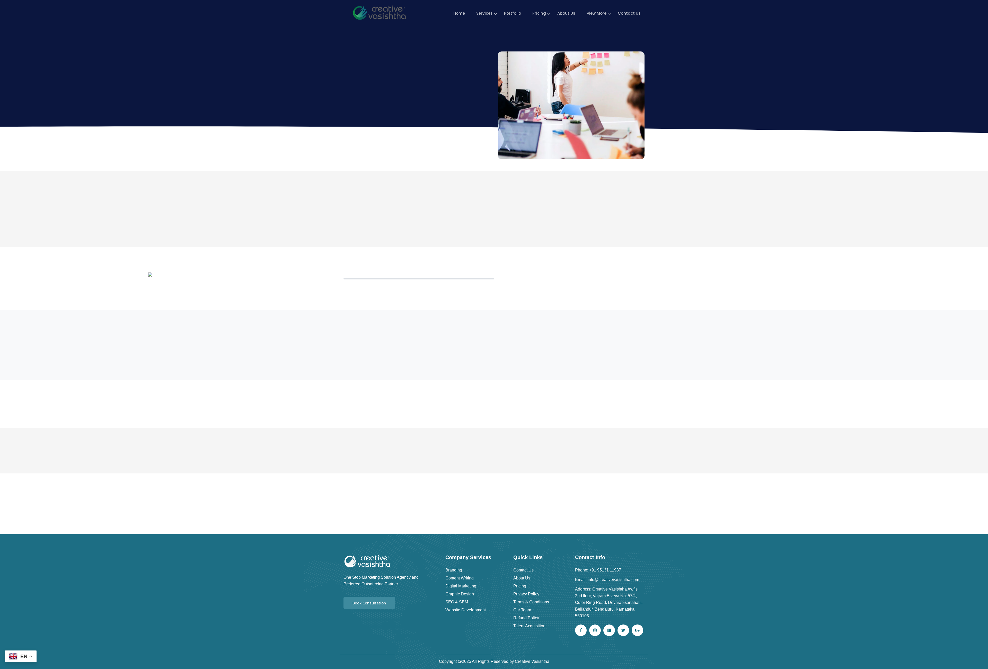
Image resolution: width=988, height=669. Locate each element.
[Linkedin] (609, 630)
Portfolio (512, 13)
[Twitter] (623, 630)
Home (459, 13)
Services (484, 13)
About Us (566, 13)
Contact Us (629, 13)
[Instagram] (595, 630)
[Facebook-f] (581, 630)
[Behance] (637, 630)
